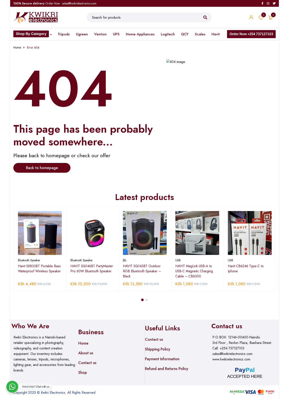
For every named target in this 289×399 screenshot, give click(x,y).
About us (85, 353)
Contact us (87, 363)
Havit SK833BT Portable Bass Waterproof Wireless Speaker (39, 269)
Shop (82, 372)
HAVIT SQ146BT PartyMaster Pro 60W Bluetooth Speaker (91, 269)
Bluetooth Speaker (29, 260)
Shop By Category (31, 34)
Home (17, 47)
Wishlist (263, 15)
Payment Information (162, 359)
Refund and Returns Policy (166, 368)
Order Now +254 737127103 (251, 34)
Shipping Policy (157, 349)
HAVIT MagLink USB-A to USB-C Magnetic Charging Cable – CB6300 (194, 271)
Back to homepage (42, 168)
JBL (125, 260)
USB (178, 260)
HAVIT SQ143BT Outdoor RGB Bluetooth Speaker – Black (142, 271)
